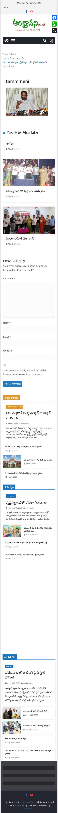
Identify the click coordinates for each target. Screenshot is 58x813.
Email (7, 337)
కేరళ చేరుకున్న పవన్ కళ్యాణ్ (16, 738)
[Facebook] (54, 18)
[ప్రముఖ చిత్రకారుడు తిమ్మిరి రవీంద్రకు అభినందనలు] (12, 531)
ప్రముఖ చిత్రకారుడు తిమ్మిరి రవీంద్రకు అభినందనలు (38, 529)
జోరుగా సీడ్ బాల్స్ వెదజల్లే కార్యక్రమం (37, 725)
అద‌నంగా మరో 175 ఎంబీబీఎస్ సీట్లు (38, 459)
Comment (9, 278)
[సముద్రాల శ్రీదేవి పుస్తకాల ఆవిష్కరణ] (29, 161)
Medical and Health (14, 407)
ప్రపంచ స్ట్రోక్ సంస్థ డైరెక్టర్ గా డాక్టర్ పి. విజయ (28, 415)
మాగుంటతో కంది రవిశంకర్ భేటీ (35, 711)
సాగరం (10, 143)
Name (7, 322)
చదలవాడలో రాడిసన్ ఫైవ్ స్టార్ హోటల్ (25, 675)
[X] (54, 30)
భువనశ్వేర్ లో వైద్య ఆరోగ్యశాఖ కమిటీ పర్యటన (23, 446)
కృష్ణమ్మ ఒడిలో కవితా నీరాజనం (26, 502)
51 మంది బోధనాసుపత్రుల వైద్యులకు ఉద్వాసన (23, 473)
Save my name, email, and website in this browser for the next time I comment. (24, 372)
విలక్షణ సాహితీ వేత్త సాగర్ (20, 238)
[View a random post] (51, 40)
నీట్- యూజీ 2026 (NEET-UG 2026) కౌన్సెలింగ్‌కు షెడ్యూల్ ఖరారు (28, 752)
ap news (9, 666)
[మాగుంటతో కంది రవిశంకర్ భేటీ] (12, 713)
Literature (11, 496)
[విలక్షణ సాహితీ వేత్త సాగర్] (29, 208)
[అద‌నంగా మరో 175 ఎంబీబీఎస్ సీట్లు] (12, 461)
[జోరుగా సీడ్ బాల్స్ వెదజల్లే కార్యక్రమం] (12, 727)
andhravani (25, 423)
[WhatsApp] (54, 24)
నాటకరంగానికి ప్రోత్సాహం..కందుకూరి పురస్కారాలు (24, 554)
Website (7, 350)
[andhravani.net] (6, 40)
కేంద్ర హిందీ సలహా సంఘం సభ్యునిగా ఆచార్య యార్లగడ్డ (26, 542)
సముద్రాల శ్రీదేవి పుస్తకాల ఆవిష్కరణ (25, 191)
